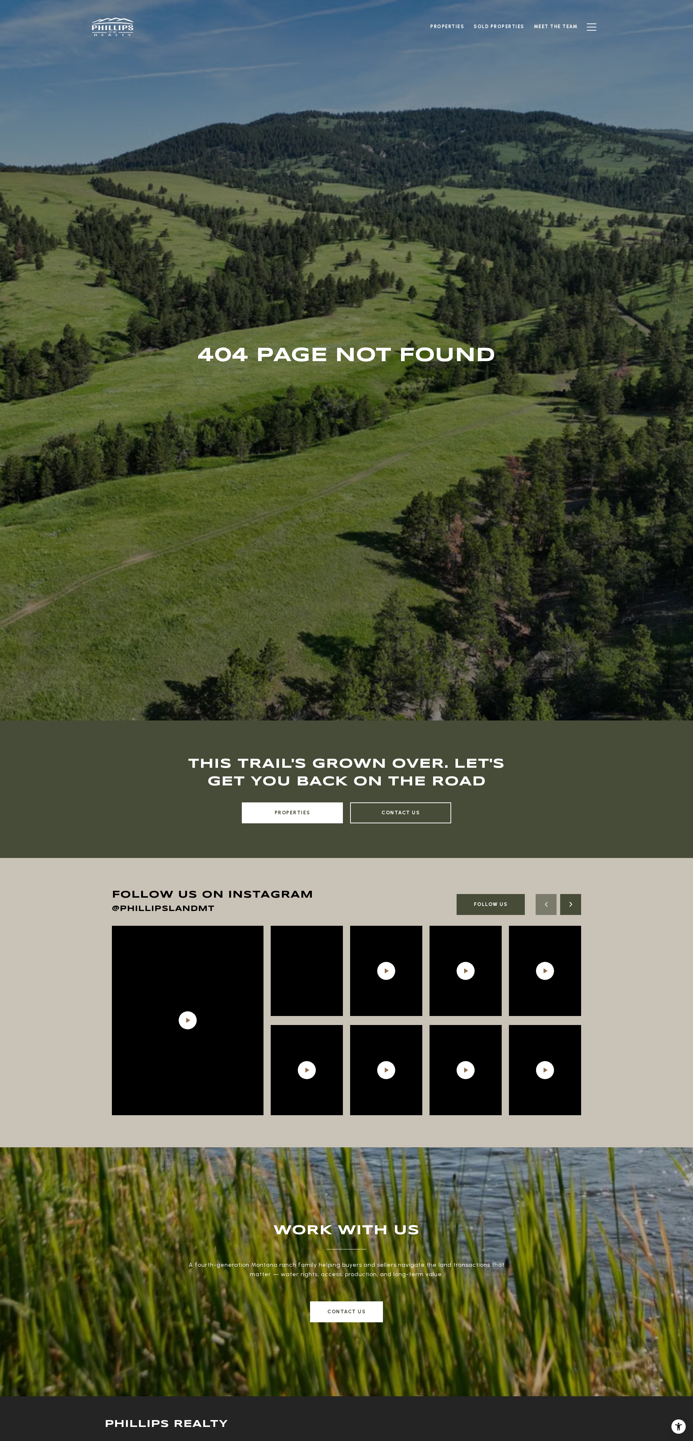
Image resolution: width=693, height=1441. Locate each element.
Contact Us (401, 813)
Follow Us (491, 904)
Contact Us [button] (346, 1312)
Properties (292, 813)
